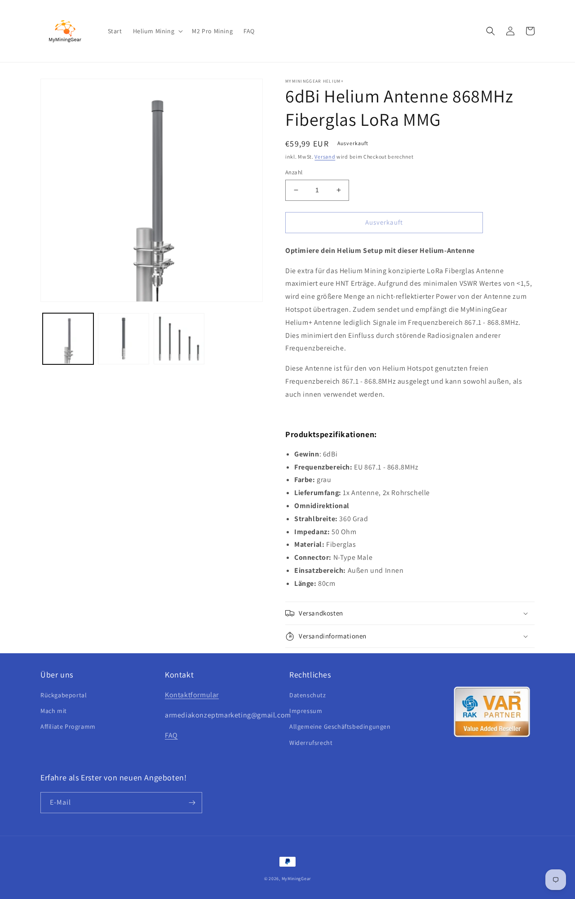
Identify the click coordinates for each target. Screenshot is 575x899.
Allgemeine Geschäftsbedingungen (340, 726)
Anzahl (293, 172)
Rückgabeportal (63, 695)
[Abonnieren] (192, 802)
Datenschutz (307, 695)
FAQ (171, 735)
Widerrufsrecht (310, 743)
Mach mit (53, 711)
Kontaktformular (192, 695)
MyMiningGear (296, 878)
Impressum (305, 711)
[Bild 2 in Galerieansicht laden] (123, 338)
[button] (157, 31)
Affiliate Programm (68, 726)
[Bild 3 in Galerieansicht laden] (179, 338)
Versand (324, 156)
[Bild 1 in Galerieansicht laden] (68, 338)
